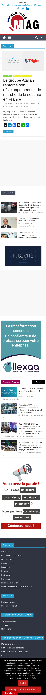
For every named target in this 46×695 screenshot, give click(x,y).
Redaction (21, 103)
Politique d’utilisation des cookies (15, 652)
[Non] (43, 676)
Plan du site (6, 629)
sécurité (19, 106)
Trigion (25, 106)
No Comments (38, 213)
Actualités (7, 76)
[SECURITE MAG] (4, 37)
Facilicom (12, 106)
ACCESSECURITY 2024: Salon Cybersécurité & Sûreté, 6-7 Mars (31, 391)
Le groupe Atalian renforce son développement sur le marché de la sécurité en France (22, 89)
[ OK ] (23, 682)
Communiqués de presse (22, 76)
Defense (4, 571)
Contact (4, 625)
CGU (3, 656)
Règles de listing (8, 602)
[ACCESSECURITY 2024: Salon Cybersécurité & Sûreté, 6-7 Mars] (9, 387)
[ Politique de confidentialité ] (23, 689)
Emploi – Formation (9, 559)
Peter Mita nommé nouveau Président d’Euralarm (22, 5)
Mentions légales (8, 644)
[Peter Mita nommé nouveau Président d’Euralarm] (9, 218)
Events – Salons (7, 563)
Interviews (5, 579)
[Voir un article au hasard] (42, 37)
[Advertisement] (23, 163)
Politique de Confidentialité (12, 648)
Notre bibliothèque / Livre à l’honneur (16, 587)
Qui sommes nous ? (9, 621)
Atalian (5, 106)
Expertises (5, 567)
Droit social (6, 575)
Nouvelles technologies (10, 583)
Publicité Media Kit (9, 606)
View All (38, 382)
